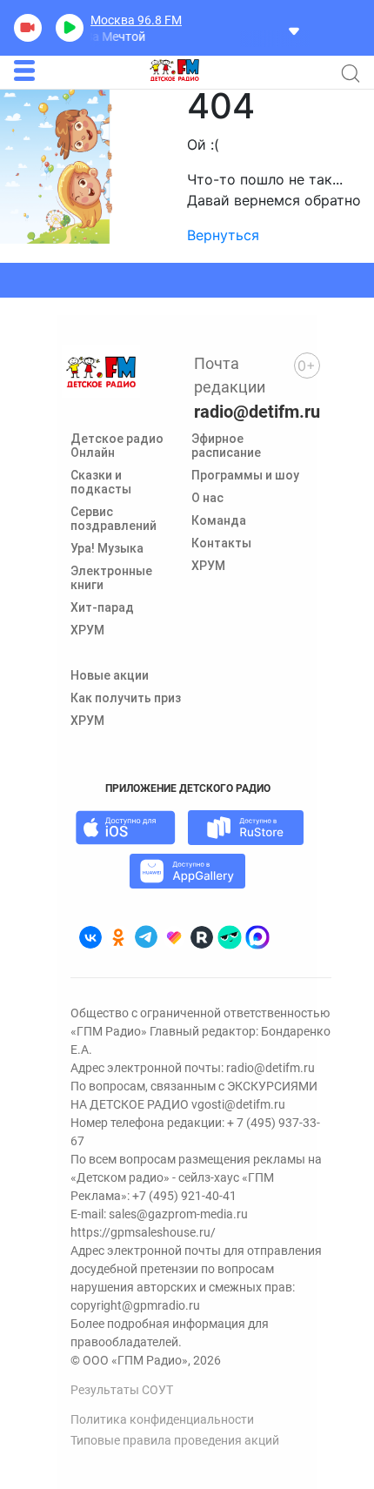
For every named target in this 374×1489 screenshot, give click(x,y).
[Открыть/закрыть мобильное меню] (24, 70)
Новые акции (109, 675)
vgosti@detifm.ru (238, 1104)
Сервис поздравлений (113, 519)
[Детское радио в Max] (257, 937)
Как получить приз (125, 698)
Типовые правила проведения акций (174, 1440)
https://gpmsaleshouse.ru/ (143, 1232)
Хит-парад (102, 607)
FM (136, 20)
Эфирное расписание (226, 445)
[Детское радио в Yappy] (229, 937)
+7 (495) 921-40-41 (184, 1196)
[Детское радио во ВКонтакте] (90, 937)
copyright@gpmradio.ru (135, 1305)
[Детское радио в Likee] (174, 937)
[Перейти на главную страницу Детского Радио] (174, 70)
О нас (207, 498)
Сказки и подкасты (100, 482)
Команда (218, 520)
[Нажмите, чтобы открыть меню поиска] (350, 74)
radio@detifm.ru (257, 411)
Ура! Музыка (107, 548)
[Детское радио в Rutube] (201, 937)
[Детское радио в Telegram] (146, 937)
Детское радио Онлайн (117, 445)
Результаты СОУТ (121, 1390)
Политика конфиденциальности (162, 1419)
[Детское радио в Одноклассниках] (118, 937)
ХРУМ (87, 630)
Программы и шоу (245, 475)
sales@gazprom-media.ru (178, 1214)
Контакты (221, 543)
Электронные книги (111, 578)
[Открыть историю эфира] (294, 29)
